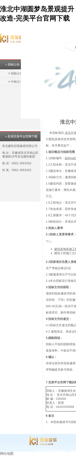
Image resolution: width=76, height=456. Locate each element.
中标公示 (17, 81)
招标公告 (17, 73)
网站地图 (7, 453)
